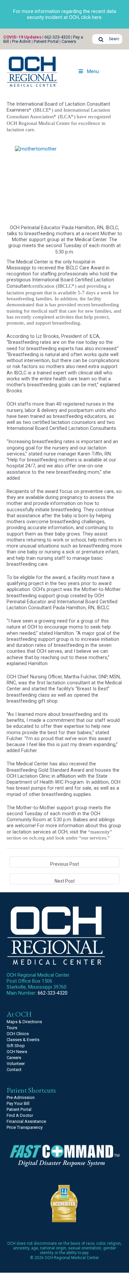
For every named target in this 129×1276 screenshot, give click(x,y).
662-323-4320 (57, 37)
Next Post (65, 881)
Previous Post (64, 864)
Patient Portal (46, 41)
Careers (69, 41)
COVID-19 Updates (22, 37)
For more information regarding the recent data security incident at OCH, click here (64, 14)
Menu (93, 71)
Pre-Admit (21, 41)
